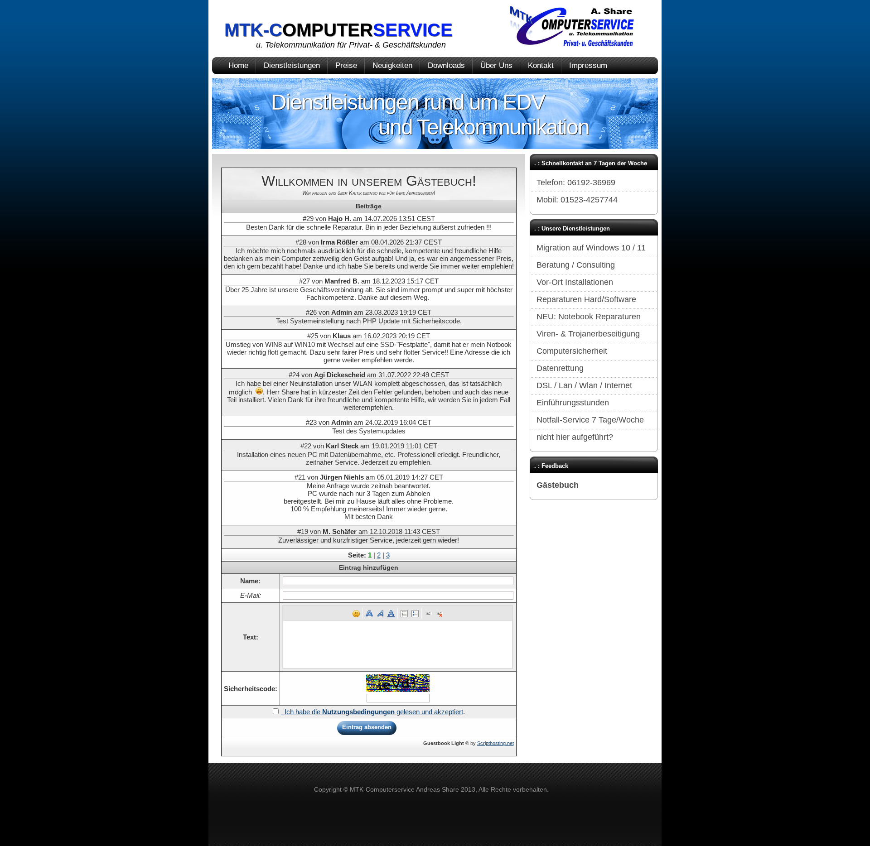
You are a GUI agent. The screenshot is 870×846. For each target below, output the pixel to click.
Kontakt (541, 65)
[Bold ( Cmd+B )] (369, 613)
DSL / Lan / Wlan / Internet (584, 385)
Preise (346, 65)
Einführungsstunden (572, 402)
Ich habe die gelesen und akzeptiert (372, 712)
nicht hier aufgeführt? (574, 437)
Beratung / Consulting (575, 264)
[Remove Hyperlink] (439, 613)
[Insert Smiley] (356, 613)
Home (238, 65)
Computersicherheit (571, 351)
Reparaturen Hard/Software (586, 299)
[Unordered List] (404, 613)
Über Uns (496, 65)
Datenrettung (560, 368)
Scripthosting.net (495, 743)
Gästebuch (557, 485)
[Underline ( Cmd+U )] (391, 613)
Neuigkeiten (392, 65)
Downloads (446, 65)
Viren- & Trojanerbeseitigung (588, 333)
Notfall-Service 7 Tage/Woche (590, 419)
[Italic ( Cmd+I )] (380, 613)
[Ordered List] (415, 613)
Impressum (588, 65)
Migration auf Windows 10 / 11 (591, 247)
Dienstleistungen (292, 65)
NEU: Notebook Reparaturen (588, 316)
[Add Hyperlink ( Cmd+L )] (428, 613)
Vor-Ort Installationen (574, 282)
